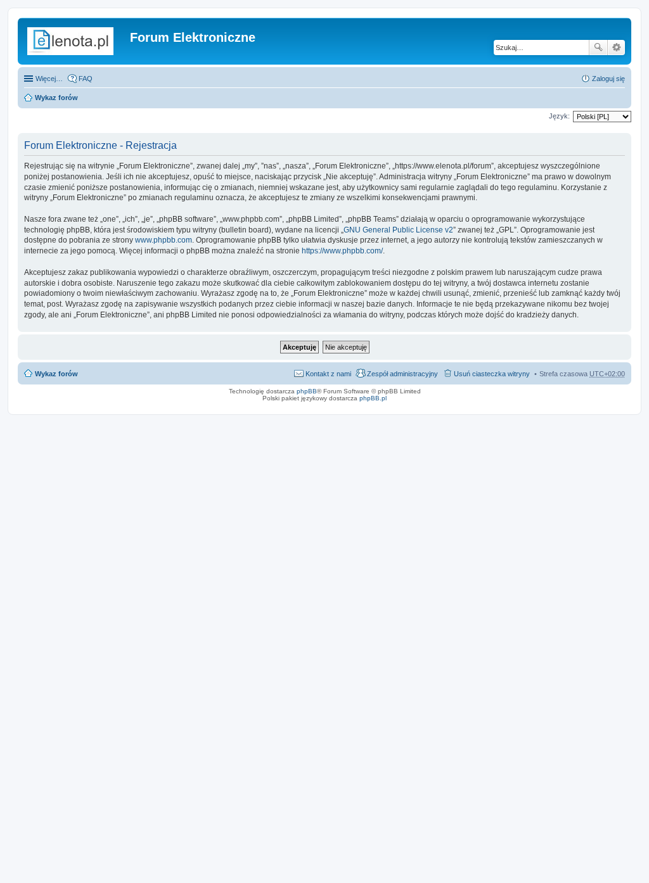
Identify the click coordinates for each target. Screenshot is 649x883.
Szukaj (598, 47)
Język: (559, 116)
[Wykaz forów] (75, 41)
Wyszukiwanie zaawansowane (616, 47)
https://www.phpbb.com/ (342, 250)
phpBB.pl (373, 398)
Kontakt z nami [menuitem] (328, 374)
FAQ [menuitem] (86, 78)
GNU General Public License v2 (398, 230)
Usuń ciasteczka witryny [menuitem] (492, 374)
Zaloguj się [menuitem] (608, 78)
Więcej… (49, 78)
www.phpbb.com (163, 240)
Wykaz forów (56, 97)
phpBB (307, 391)
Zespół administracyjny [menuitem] (402, 374)
